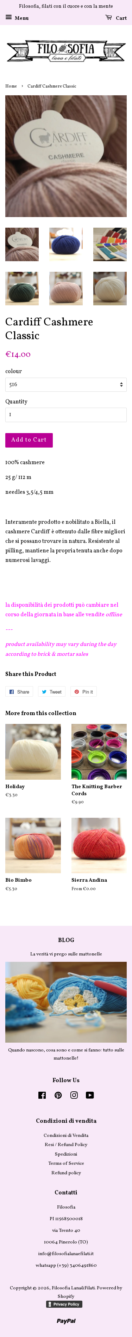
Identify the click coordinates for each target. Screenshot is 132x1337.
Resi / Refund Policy (66, 1144)
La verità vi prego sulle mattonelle (66, 954)
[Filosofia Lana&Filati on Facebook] (42, 1097)
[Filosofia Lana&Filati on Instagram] (74, 1097)
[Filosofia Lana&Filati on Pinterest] (58, 1097)
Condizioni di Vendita (66, 1135)
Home (11, 86)
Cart (121, 18)
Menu (21, 18)
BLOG (66, 941)
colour (13, 372)
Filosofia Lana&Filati (73, 1288)
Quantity (16, 402)
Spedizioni (66, 1154)
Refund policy (66, 1173)
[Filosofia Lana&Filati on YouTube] (90, 1097)
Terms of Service (66, 1163)
